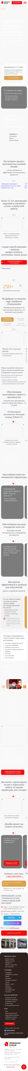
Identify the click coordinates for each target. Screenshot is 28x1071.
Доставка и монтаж (11, 980)
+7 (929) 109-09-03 (14, 914)
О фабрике (8, 972)
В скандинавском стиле (12, 1005)
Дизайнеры (8, 988)
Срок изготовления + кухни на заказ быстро (13, 1033)
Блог (6, 1011)
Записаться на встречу (14, 933)
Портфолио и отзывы (11, 974)
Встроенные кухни (10, 997)
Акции (7, 976)
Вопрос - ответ (9, 984)
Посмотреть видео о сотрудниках (15, 262)
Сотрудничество (10, 990)
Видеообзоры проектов (12, 1015)
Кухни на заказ (9, 959)
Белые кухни (9, 1003)
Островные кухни (10, 1001)
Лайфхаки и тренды (11, 1017)
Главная (3, 9)
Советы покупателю (11, 1013)
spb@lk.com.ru (14, 928)
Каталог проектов (10, 995)
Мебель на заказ (10, 961)
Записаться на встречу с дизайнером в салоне (13, 772)
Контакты (8, 991)
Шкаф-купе (8, 963)
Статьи (7, 982)
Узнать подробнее (13, 77)
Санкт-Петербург (14, 876)
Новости (7, 986)
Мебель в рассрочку (11, 964)
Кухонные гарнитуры (11, 999)
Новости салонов (10, 1019)
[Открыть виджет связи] (24, 1067)
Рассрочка (8, 978)
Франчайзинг (17, 2)
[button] (24, 686)
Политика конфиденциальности (12, 1052)
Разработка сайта (13, 1061)
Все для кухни (9, 966)
